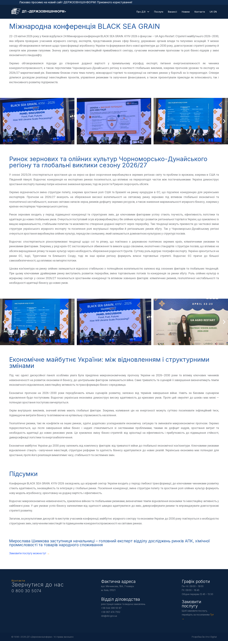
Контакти (199, 11)
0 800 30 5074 (26, 590)
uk (211, 11)
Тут (212, 614)
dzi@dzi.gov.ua (109, 615)
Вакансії (172, 11)
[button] (108, 141)
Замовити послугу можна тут (28, 553)
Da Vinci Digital (209, 636)
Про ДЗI (140, 11)
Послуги (158, 11)
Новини (186, 11)
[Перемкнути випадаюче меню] (148, 12)
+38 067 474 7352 (110, 611)
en (215, 11)
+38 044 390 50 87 (111, 607)
